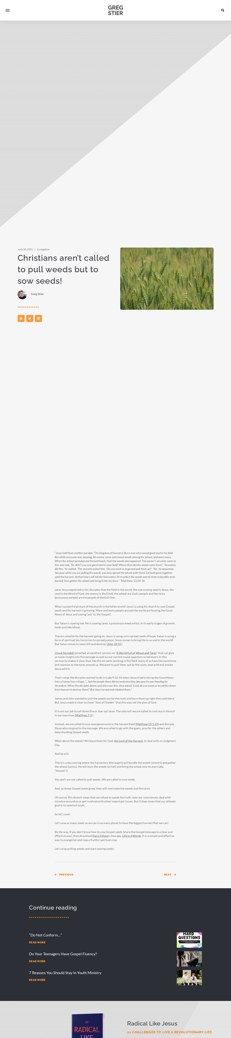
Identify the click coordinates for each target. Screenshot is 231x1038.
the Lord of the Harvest (128, 741)
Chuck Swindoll (64, 653)
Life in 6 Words (131, 836)
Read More (37, 942)
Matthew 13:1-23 (147, 724)
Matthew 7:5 (84, 715)
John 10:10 (114, 644)
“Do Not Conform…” (45, 935)
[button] (223, 10)
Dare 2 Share (100, 836)
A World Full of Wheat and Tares (136, 653)
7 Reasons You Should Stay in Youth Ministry (65, 972)
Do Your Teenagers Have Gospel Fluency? (63, 953)
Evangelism (43, 249)
